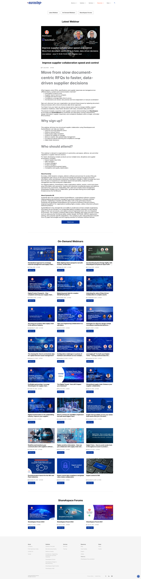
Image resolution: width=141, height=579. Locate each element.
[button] (76, 3)
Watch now (70, 222)
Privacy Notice (90, 576)
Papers (82, 551)
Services (65, 546)
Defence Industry (50, 551)
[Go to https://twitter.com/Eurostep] (106, 576)
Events (100, 549)
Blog (82, 546)
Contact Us (30, 551)
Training (65, 549)
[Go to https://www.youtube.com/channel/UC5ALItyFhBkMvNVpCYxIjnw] (112, 576)
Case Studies (84, 549)
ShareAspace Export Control (52, 566)
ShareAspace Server (50, 559)
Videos (82, 554)
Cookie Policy (98, 576)
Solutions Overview (50, 546)
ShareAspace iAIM (50, 568)
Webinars (83, 556)
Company (30, 546)
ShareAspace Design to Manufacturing (51, 562)
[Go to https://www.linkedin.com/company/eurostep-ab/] (109, 576)
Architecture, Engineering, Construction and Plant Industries (52, 555)
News (99, 546)
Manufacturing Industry (51, 549)
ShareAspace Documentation (88, 559)
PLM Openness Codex (33, 549)
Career (29, 554)
